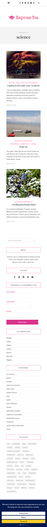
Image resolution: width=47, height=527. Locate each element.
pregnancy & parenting (20, 143)
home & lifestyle (11, 403)
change (25, 447)
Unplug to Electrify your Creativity (23, 85)
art (8, 443)
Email (9, 311)
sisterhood (10, 422)
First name (11, 292)
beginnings (16, 443)
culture (10, 458)
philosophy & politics (13, 411)
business (9, 381)
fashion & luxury (11, 392)
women (24, 487)
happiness (10, 469)
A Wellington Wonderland (24, 204)
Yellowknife (11, 491)
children (26, 451)
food (8, 396)
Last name (10, 301)
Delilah (8, 345)
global (28, 465)
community (11, 454)
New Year (10, 480)
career (17, 447)
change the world (13, 451)
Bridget (8, 338)
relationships (21, 484)
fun (22, 465)
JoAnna (8, 349)
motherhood (11, 476)
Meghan (9, 360)
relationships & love (13, 418)
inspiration (11, 473)
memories (32, 473)
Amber (8, 342)
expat (33, 458)
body (24, 443)
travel (34, 143)
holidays (19, 469)
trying (16, 487)
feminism (30, 462)
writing (31, 487)
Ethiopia (25, 458)
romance (32, 484)
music (21, 476)
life (19, 473)
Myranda (9, 356)
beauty (8, 378)
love (24, 473)
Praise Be (23, 146)
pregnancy (10, 484)
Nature (28, 476)
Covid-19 (20, 454)
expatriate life (12, 462)
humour (9, 407)
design (18, 458)
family (22, 462)
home (27, 469)
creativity (29, 454)
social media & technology (27, 82)
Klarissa (9, 353)
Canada (9, 447)
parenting (19, 480)
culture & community (24, 140)
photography (30, 480)
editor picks (10, 389)
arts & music (10, 374)
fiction (9, 465)
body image (32, 443)
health (12, 82)
